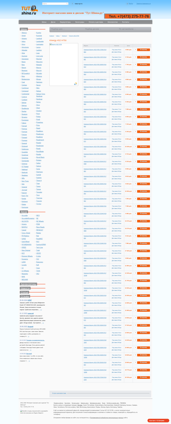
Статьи (24, 292)
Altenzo (24, 33)
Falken (24, 123)
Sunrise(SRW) (41, 244)
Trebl (38, 250)
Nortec (38, 102)
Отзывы (25, 296)
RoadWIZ (39, 239)
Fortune (24, 135)
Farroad (24, 126)
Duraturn (24, 114)
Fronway (24, 140)
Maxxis (38, 68)
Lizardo (24, 265)
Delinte (24, 103)
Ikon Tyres (25, 181)
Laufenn (39, 50)
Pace (38, 114)
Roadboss (39, 131)
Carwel (24, 230)
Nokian (38, 91)
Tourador (39, 192)
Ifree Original (26, 250)
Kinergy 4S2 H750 (74, 35)
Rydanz (38, 160)
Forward (24, 137)
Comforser (25, 88)
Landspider (40, 41)
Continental (25, 94)
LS (22, 268)
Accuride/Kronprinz (28, 218)
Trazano (39, 201)
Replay (38, 233)
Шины (24, 29)
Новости (25, 288)
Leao (38, 53)
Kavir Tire (25, 196)
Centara (24, 85)
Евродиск (39, 262)
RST (37, 242)
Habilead (24, 169)
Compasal (25, 91)
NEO (38, 215)
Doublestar (25, 108)
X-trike (38, 256)
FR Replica (25, 236)
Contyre (24, 97)
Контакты (123, 403)
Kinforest (25, 201)
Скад (38, 268)
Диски (24, 212)
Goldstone (25, 149)
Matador (39, 65)
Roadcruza (40, 134)
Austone (24, 56)
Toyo (38, 195)
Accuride (25, 215)
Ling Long (39, 56)
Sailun (38, 163)
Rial (37, 236)
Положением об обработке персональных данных (106, 418)
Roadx (38, 148)
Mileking (39, 76)
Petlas (38, 116)
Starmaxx (39, 172)
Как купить (67, 403)
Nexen (38, 85)
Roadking (39, 137)
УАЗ (37, 274)
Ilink (23, 184)
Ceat (23, 82)
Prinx (38, 125)
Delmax (24, 105)
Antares (24, 38)
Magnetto (25, 274)
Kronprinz (25, 259)
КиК (37, 265)
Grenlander (25, 161)
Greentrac (25, 158)
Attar (23, 53)
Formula (24, 132)
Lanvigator (39, 44)
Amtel (24, 36)
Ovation (39, 111)
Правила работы (58, 403)
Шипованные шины (95, 403)
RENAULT (39, 230)
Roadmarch (40, 140)
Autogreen (25, 59)
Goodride (25, 152)
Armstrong (25, 47)
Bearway (24, 70)
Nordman (39, 99)
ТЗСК (38, 271)
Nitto (37, 88)
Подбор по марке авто (113, 403)
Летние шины (75, 403)
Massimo (39, 62)
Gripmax (24, 164)
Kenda (24, 198)
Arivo (23, 44)
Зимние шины (85, 403)
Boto (23, 76)
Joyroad (24, 190)
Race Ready (40, 227)
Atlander (24, 50)
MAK (23, 277)
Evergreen (25, 120)
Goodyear (25, 155)
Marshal (39, 59)
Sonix (38, 169)
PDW (38, 224)
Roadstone (40, 146)
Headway (25, 175)
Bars (23, 65)
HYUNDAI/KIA (26, 244)
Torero (38, 186)
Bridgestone (26, 79)
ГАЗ (37, 259)
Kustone (39, 36)
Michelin (39, 73)
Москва (79, 405)
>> (41, 309)
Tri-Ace (38, 204)
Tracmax (39, 198)
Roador (38, 143)
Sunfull (38, 175)
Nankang (39, 82)
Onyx (38, 105)
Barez (24, 62)
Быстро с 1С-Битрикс (156, 420)
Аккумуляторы (28, 284)
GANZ (24, 239)
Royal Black (40, 157)
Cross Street (26, 233)
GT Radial (25, 167)
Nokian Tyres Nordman (40, 95)
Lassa (38, 47)
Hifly (23, 178)
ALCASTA (25, 221)
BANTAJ (24, 227)
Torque (38, 189)
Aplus (23, 41)
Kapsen (24, 193)
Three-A (39, 180)
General (24, 143)
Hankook (25, 172)
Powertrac (39, 122)
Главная (51, 35)
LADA (24, 262)
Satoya (38, 166)
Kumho (38, 33)
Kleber (24, 204)
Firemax (24, 129)
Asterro (24, 224)
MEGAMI (25, 279)
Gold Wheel (25, 242)
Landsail (39, 38)
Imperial (24, 187)
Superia (38, 178)
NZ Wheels (40, 221)
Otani (38, 108)
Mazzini (39, 70)
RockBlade (40, 151)
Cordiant (24, 100)
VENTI (38, 253)
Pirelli (38, 119)
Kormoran (25, 207)
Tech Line (39, 247)
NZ (37, 218)
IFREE (24, 247)
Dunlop (24, 111)
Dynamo (24, 117)
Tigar (38, 183)
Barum (24, 68)
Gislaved (25, 146)
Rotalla (38, 154)
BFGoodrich (26, 73)
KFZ (23, 253)
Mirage (38, 79)
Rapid (38, 128)
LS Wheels (25, 271)
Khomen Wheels (27, 256)
